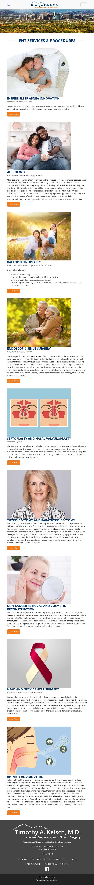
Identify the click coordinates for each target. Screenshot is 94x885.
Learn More (14, 114)
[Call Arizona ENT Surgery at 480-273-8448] (8, 4)
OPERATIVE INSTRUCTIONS (65, 859)
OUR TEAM (22, 859)
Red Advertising (51, 880)
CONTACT (64, 864)
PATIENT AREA (50, 864)
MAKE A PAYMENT (33, 864)
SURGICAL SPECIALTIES (40, 859)
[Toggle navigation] (83, 5)
